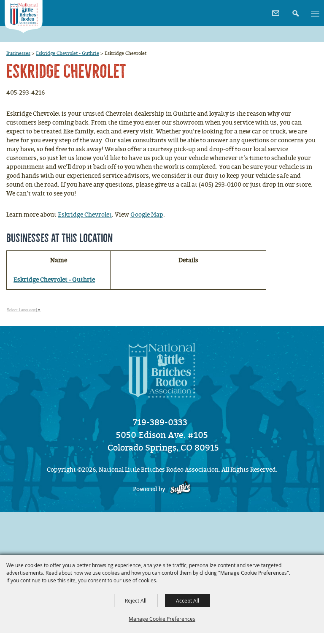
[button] (294, 10)
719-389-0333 (160, 422)
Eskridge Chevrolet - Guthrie (67, 53)
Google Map (146, 214)
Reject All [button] (135, 600)
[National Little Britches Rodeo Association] (23, 16)
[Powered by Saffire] (180, 489)
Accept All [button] (187, 600)
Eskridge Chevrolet (85, 214)
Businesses (18, 53)
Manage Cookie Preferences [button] (162, 618)
